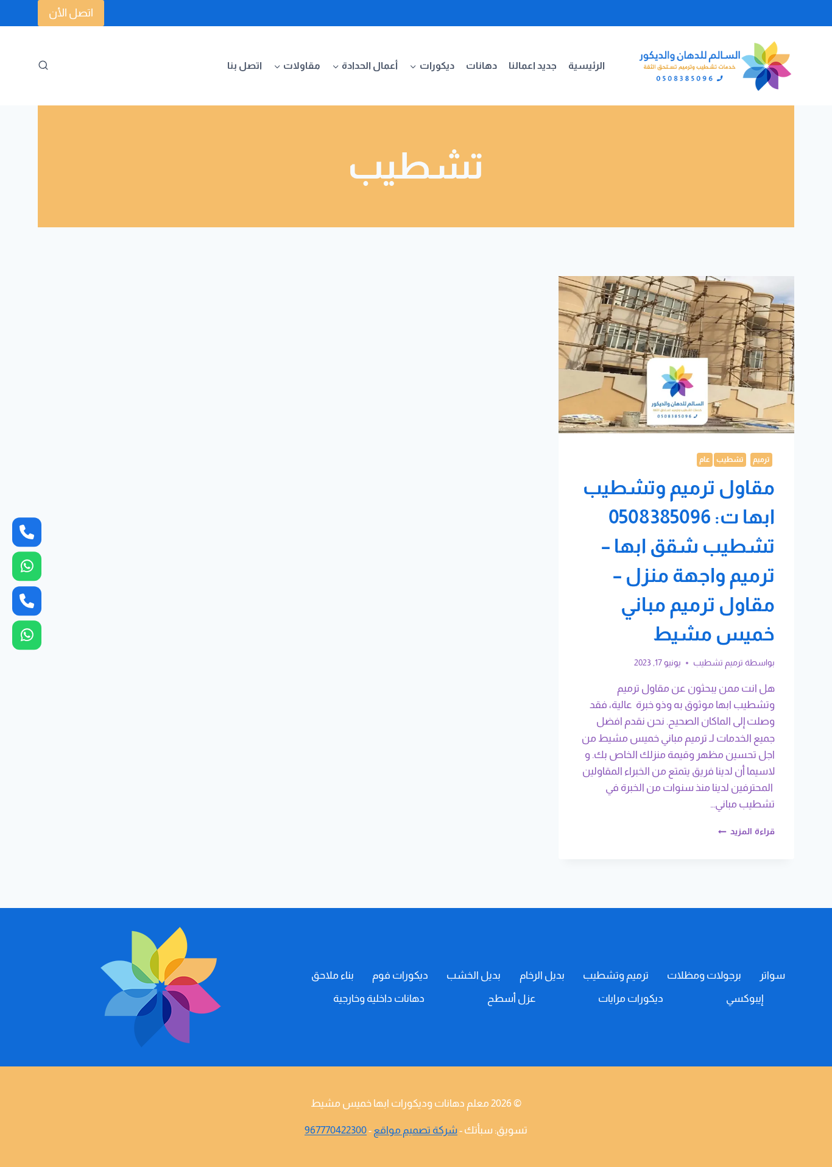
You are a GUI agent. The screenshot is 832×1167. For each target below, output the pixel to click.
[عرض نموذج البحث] (43, 65)
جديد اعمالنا (533, 65)
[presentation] (676, 354)
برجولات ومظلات (704, 975)
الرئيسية (586, 65)
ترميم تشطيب (718, 662)
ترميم (761, 459)
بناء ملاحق (332, 975)
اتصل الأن (71, 13)
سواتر (772, 975)
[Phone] (26, 600)
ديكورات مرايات (630, 998)
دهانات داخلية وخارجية (379, 998)
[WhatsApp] (26, 635)
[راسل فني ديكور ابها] (26, 566)
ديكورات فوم (400, 975)
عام (704, 459)
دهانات (481, 65)
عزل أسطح (511, 998)
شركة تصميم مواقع (415, 1130)
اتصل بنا (244, 65)
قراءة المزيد (746, 831)
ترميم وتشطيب (616, 975)
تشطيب (730, 459)
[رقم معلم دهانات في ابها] (26, 532)
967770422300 (336, 1130)
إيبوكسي (744, 998)
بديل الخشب (473, 975)
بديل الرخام (542, 975)
